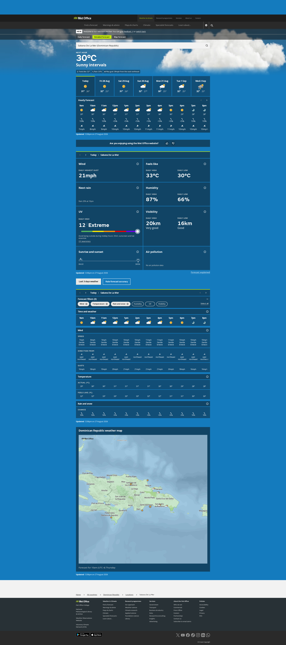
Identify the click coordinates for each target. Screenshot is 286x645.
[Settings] (206, 25)
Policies (202, 601)
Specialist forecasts (164, 25)
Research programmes (164, 18)
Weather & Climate (110, 601)
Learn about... (185, 25)
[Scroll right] (207, 100)
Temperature (97, 304)
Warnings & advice (111, 25)
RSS (200, 616)
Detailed (102, 37)
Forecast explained (200, 272)
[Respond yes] (167, 143)
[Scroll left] (201, 100)
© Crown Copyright (204, 642)
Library (127, 619)
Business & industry (156, 610)
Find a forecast (91, 25)
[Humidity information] (204, 187)
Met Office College (82, 605)
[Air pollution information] (204, 251)
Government (153, 605)
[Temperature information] (207, 376)
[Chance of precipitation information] (137, 187)
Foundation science (132, 616)
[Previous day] (80, 155)
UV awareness (85, 241)
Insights (152, 619)
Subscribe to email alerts (182, 621)
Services (179, 18)
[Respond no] (173, 143)
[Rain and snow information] (207, 403)
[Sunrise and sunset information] (137, 251)
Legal (201, 610)
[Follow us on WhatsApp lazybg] (208, 634)
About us (188, 18)
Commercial (178, 607)
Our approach (130, 605)
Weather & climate (146, 18)
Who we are (178, 605)
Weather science (131, 607)
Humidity (138, 304)
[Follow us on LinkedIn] (203, 634)
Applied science (130, 613)
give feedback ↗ (126, 31)
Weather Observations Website (84, 619)
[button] (147, 480)
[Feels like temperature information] (204, 164)
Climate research (131, 610)
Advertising (153, 621)
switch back (141, 31)
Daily (84, 37)
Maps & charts (131, 25)
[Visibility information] (204, 211)
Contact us (177, 619)
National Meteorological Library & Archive (84, 611)
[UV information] (137, 211)
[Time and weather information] (207, 311)
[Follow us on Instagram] (198, 634)
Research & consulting (157, 616)
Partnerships (178, 616)
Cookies (202, 607)
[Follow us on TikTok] (193, 634)
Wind (81, 304)
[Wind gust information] (137, 164)
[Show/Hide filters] (207, 299)
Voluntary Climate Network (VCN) (82, 626)
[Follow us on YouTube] (183, 634)
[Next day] (86, 155)
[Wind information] (207, 330)
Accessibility (203, 605)
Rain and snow (118, 304)
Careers (198, 18)
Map (120, 37)
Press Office (178, 610)
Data (151, 613)
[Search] (205, 44)
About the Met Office (181, 601)
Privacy (202, 613)
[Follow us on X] (178, 634)
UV (150, 304)
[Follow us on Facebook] (188, 634)
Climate (146, 25)
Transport (152, 607)
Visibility (162, 304)
